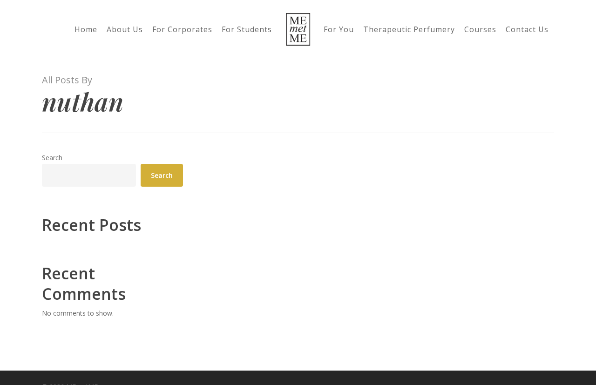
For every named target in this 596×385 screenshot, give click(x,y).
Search (52, 157)
